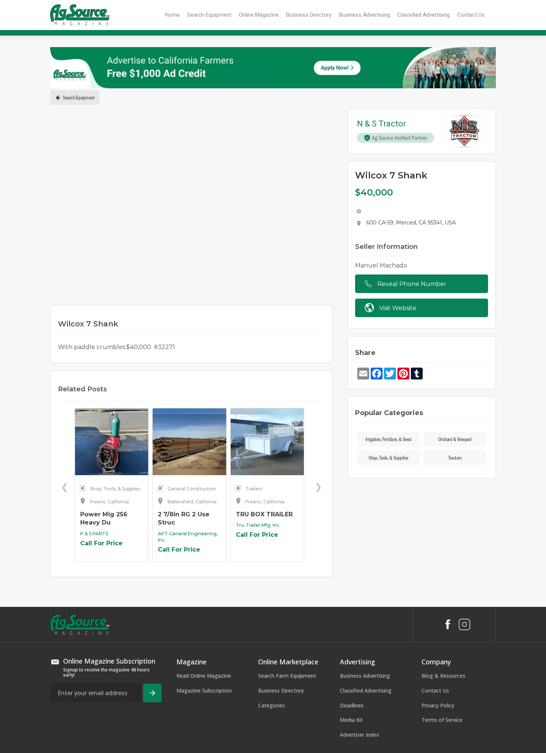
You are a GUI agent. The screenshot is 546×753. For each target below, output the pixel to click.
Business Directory (281, 591)
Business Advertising (365, 577)
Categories (271, 606)
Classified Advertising (365, 591)
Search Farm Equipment (287, 577)
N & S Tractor (381, 124)
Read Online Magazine (203, 577)
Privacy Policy (438, 606)
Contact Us (435, 591)
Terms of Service (442, 621)
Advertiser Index (359, 635)
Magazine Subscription (204, 591)
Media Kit (351, 621)
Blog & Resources (443, 577)
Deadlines (352, 606)
